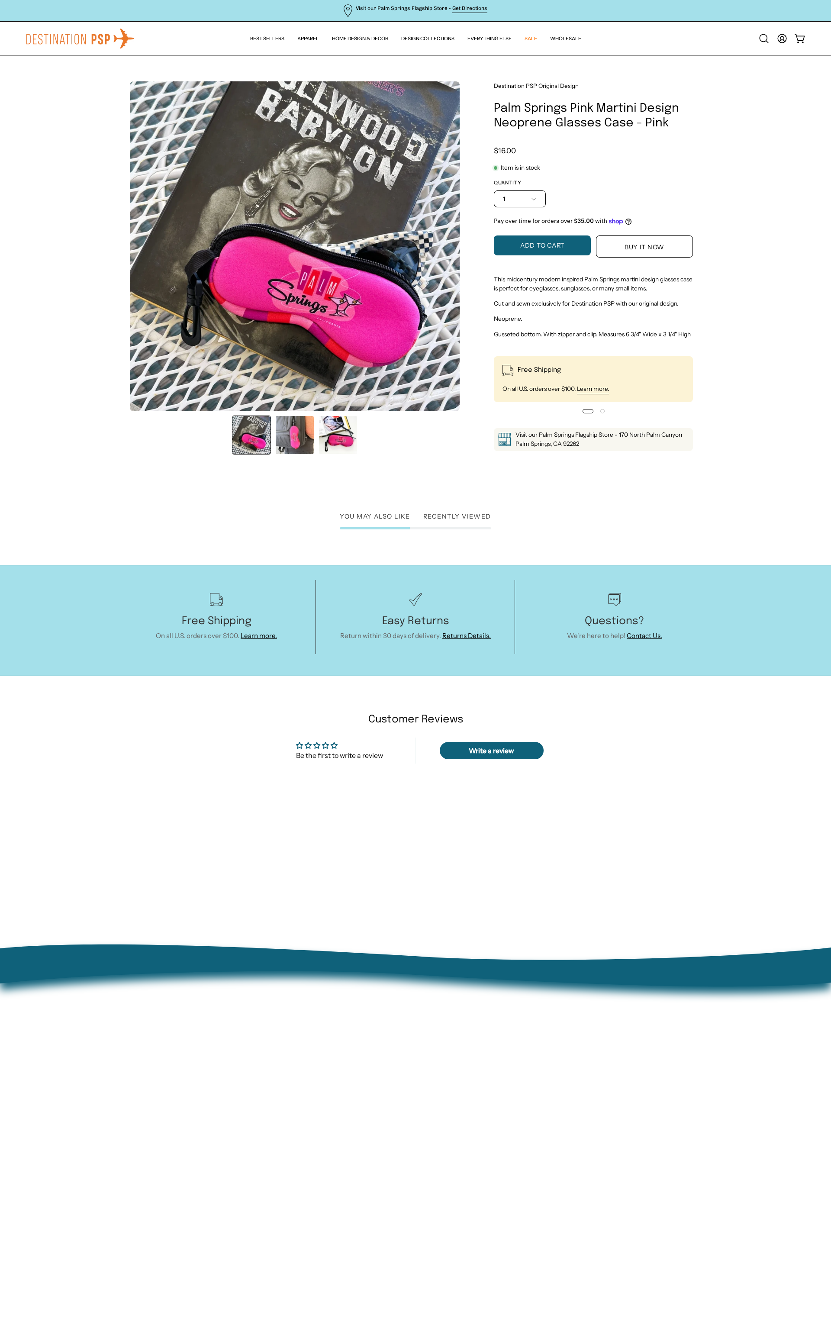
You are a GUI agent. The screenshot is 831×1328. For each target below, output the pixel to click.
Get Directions (469, 8)
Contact (197, 1061)
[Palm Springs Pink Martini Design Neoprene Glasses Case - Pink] (251, 435)
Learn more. (593, 388)
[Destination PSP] (80, 38)
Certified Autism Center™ (225, 1157)
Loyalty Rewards (210, 1129)
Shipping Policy (208, 1102)
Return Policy (205, 1075)
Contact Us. (644, 636)
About (194, 1048)
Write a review (491, 750)
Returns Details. (466, 636)
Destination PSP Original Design (536, 85)
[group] (415, 10)
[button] (489, 38)
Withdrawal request (215, 1089)
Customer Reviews (214, 1143)
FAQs (193, 1116)
